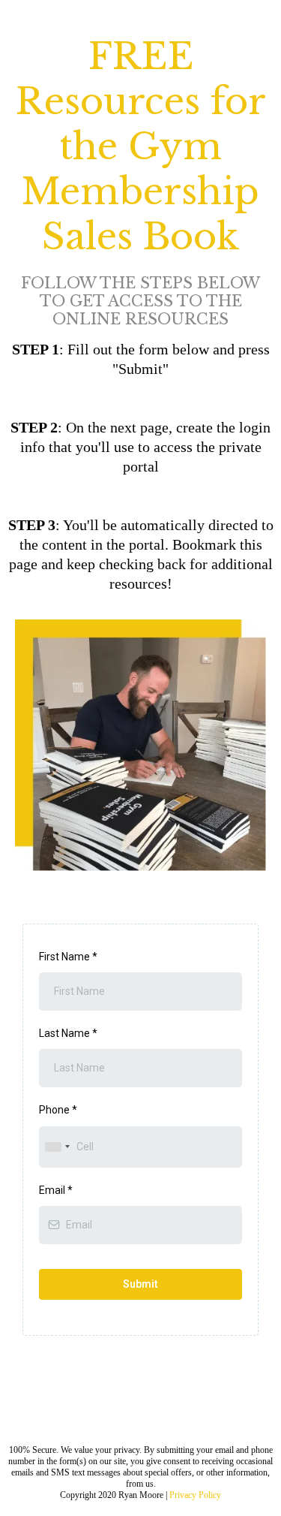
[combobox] (57, 1147)
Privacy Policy (195, 1495)
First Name (68, 957)
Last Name (68, 1033)
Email (56, 1190)
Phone (58, 1110)
